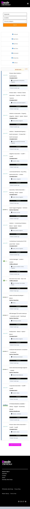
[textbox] (15, 21)
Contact (4, 475)
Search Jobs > (6, 471)
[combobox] (15, 21)
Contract (15, 34)
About (3, 477)
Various (15, 62)
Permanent (15, 53)
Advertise (4, 473)
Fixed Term (15, 39)
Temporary (15, 58)
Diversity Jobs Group (7, 479)
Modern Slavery (5, 493)
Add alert (18, 69)
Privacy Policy (17, 489)
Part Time (15, 48)
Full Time (15, 43)
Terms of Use (13, 493)
